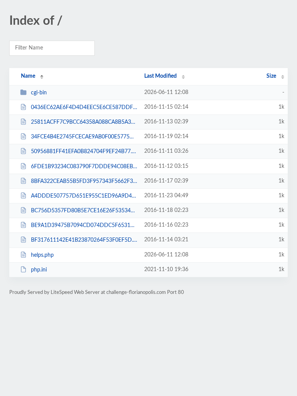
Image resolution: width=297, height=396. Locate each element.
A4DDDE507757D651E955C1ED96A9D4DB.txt (84, 196)
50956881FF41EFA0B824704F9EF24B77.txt (84, 151)
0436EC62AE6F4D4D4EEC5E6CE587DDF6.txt (84, 107)
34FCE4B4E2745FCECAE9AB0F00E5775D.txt (84, 137)
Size (271, 76)
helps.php (42, 255)
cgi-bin (39, 93)
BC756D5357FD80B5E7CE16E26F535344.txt (84, 210)
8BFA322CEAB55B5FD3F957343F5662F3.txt (84, 181)
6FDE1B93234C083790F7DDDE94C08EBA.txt (84, 166)
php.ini (39, 270)
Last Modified (160, 76)
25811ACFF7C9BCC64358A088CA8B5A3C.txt (84, 122)
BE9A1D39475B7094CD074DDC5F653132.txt (84, 225)
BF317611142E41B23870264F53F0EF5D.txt (84, 240)
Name (28, 76)
